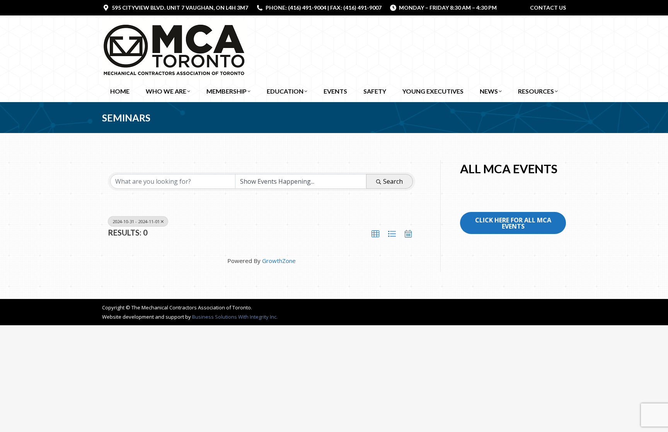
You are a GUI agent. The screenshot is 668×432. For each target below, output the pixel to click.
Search (393, 181)
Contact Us (548, 7)
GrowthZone (279, 261)
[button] (375, 234)
